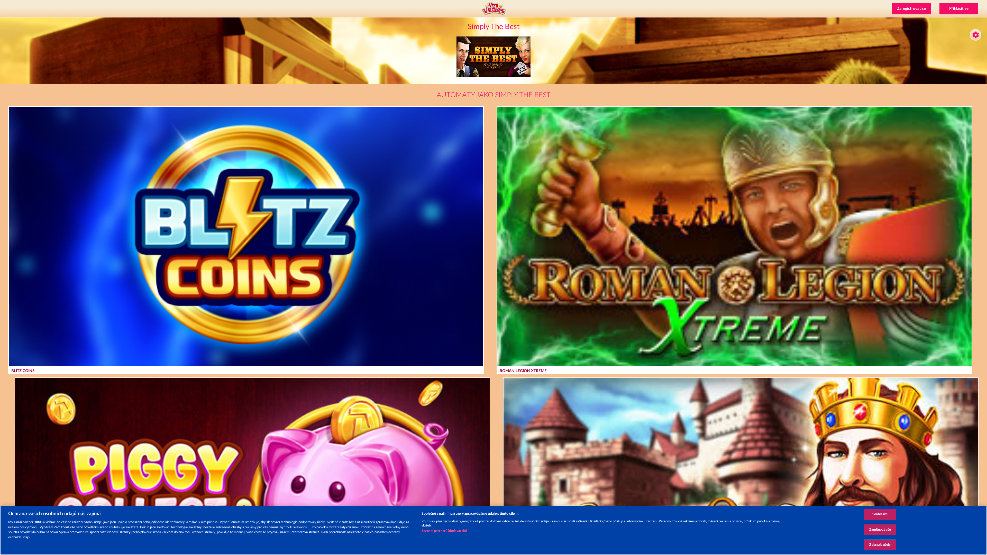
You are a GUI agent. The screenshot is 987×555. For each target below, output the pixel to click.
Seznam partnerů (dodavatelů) (444, 531)
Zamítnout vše (880, 529)
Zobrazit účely (880, 545)
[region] (493, 530)
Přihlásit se (958, 9)
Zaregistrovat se (911, 9)
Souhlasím (880, 514)
